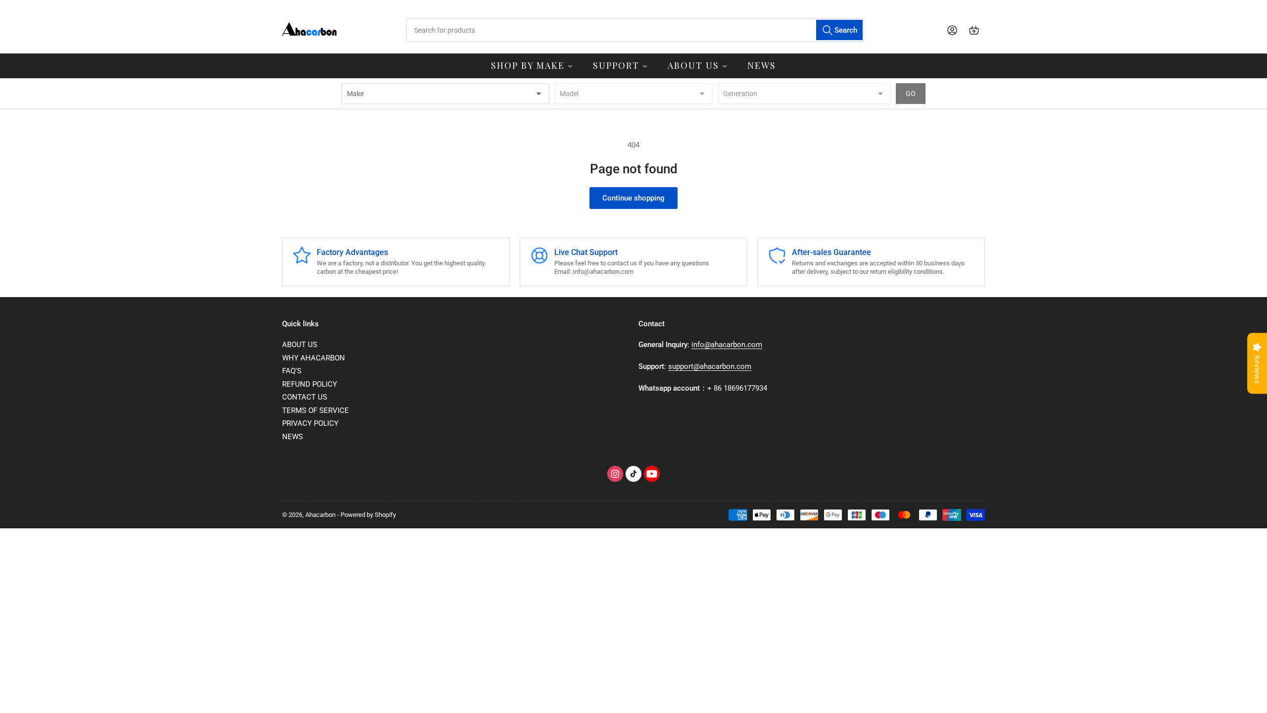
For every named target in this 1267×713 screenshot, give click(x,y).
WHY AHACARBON (313, 358)
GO (911, 94)
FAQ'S (291, 370)
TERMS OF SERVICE (315, 410)
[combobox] (635, 30)
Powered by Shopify (368, 514)
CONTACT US (304, 397)
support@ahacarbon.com (709, 366)
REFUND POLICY (309, 384)
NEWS (292, 436)
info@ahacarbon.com (726, 344)
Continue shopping (633, 198)
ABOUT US (299, 344)
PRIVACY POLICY (310, 423)
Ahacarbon (320, 514)
